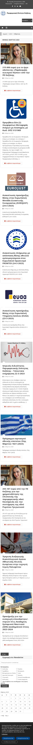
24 (20, 708)
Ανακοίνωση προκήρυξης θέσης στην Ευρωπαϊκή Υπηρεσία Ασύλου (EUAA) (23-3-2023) (15, 314)
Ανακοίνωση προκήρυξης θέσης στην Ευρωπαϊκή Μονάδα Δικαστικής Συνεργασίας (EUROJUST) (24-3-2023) (15, 200)
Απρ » (7, 715)
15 (11, 705)
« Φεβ (2, 715)
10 (20, 701)
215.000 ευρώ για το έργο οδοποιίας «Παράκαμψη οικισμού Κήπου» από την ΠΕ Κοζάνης (16, 71)
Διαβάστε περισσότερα (13, 90)
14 (7, 705)
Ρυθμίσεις (4, 734)
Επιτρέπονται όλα (8, 738)
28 (7, 711)
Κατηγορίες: (5, 667)
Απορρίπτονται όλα (23, 738)
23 (16, 708)
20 (2, 708)
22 (11, 708)
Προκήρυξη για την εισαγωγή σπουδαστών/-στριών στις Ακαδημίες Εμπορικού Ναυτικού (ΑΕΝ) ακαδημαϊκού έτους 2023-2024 (15, 623)
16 (16, 705)
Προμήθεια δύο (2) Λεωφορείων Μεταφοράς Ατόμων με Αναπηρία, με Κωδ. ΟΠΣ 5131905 (15, 126)
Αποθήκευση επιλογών (10, 742)
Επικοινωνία (9, 3)
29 (11, 711)
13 (2, 705)
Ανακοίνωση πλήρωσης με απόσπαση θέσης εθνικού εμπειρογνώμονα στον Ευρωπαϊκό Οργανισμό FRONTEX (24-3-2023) (16, 258)
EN (26, 3)
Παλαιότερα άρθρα (6, 654)
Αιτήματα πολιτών (19, 3)
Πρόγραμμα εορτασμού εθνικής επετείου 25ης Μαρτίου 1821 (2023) (14, 441)
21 (7, 708)
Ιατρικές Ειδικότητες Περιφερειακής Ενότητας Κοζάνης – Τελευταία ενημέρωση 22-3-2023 (15, 369)
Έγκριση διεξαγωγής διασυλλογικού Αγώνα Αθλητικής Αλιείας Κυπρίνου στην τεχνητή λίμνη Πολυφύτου (14, 561)
